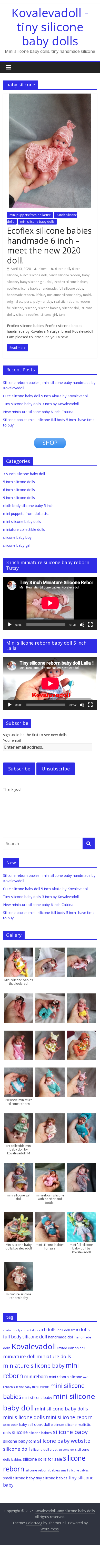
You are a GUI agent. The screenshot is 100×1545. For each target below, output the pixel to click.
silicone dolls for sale (42, 1459)
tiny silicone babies (51, 1477)
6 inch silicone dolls (19, 489)
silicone (30, 308)
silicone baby (70, 1432)
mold (87, 295)
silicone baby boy (17, 537)
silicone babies (49, 308)
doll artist (71, 1330)
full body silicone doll (25, 1337)
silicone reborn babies (42, 1470)
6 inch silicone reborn (64, 275)
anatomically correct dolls (20, 1330)
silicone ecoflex (27, 314)
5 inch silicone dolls (19, 481)
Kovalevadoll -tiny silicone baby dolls (50, 27)
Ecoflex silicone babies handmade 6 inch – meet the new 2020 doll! (49, 245)
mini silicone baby (37, 1397)
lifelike (40, 295)
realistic (59, 301)
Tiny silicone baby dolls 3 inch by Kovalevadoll (41, 403)
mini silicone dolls (24, 1417)
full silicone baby (71, 288)
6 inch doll (62, 269)
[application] (50, 603)
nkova (43, 269)
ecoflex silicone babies (70, 282)
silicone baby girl (16, 545)
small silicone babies (74, 1470)
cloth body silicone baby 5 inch (28, 505)
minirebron (40, 1386)
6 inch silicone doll (33, 275)
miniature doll (19, 1356)
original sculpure (19, 301)
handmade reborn (20, 295)
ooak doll (42, 1424)
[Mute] (82, 624)
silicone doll (70, 308)
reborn (72, 301)
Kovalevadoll (34, 1346)
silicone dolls (67, 1449)
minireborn (36, 1376)
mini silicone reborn (69, 1417)
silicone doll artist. (44, 1449)
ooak (6, 1425)
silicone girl (49, 314)
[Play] (9, 624)
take (62, 314)
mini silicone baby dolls (37, 221)
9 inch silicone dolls (19, 497)
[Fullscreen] (90, 624)
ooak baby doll (22, 1424)
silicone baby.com (19, 1441)
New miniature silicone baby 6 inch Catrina (38, 411)
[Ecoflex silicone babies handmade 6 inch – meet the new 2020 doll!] (50, 96)
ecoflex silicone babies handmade (32, 288)
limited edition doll (71, 1348)
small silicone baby (19, 1477)
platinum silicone (64, 1424)
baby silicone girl (32, 282)
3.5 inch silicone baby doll (24, 473)
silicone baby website (63, 1440)
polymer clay (42, 301)
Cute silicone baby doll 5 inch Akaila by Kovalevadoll (45, 395)
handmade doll (61, 1336)
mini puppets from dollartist (30, 215)
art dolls (47, 1330)
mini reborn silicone (65, 1376)
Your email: (12, 740)
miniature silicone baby (64, 295)
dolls (84, 1329)
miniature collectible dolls (24, 529)
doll (49, 282)
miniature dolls (53, 1356)
